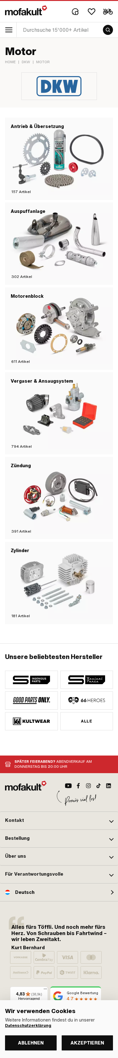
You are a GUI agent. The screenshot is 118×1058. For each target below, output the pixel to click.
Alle (86, 721)
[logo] (26, 10)
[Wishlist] (91, 11)
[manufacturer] (31, 680)
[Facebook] (78, 785)
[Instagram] (88, 785)
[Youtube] (68, 785)
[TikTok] (98, 785)
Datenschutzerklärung (28, 1025)
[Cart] (107, 11)
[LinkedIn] (108, 785)
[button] (59, 820)
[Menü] (45, 990)
